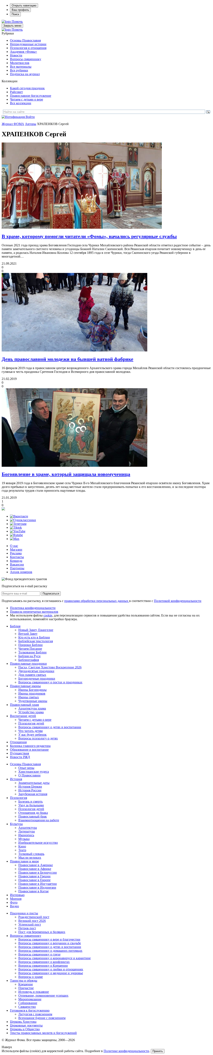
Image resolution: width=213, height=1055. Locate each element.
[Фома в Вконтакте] (19, 516)
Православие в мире (24, 861)
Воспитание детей (23, 716)
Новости (16, 55)
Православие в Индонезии (37, 887)
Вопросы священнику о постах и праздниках (50, 682)
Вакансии (17, 564)
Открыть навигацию (24, 5)
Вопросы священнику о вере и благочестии (49, 939)
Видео (14, 906)
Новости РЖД (20, 757)
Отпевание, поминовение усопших (43, 995)
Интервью (17, 895)
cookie (47, 615)
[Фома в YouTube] (17, 531)
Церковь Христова (23, 1021)
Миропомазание (29, 999)
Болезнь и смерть (30, 801)
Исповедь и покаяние (33, 992)
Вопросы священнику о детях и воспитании (49, 727)
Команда (16, 561)
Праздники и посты (24, 913)
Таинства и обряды (23, 980)
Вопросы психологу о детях (38, 738)
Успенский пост (29, 924)
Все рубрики (19, 70)
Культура (16, 824)
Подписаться (51, 593)
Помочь (17, 21)
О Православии (29, 775)
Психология (18, 798)
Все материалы (20, 66)
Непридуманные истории (28, 44)
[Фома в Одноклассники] (23, 520)
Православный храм (24, 704)
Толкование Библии (32, 652)
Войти (30, 117)
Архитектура (27, 827)
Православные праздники (28, 663)
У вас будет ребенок (32, 734)
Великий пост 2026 (32, 920)
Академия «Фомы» (23, 51)
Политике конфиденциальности (126, 1051)
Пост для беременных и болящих (41, 932)
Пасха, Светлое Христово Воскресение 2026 (50, 667)
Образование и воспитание (29, 749)
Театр (22, 850)
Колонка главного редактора (30, 746)
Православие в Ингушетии (37, 884)
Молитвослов (19, 63)
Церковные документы (26, 1025)
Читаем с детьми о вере (26, 99)
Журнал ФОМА (13, 124)
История (16, 779)
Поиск (15, 14)
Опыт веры (26, 768)
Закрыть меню (12, 25)
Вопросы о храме (30, 977)
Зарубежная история (32, 794)
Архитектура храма (32, 708)
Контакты (17, 557)
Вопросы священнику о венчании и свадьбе (49, 943)
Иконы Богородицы (32, 689)
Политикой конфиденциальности (177, 601)
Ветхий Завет (27, 633)
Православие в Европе (34, 880)
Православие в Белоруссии (37, 872)
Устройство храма (31, 712)
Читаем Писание (30, 648)
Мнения (15, 898)
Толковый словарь (31, 854)
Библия (15, 626)
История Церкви (30, 786)
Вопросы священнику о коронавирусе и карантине (54, 958)
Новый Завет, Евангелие (35, 630)
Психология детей (31, 723)
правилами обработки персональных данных (96, 601)
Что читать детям (30, 731)
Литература (26, 831)
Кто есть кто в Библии (34, 637)
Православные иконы (25, 686)
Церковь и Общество (25, 1029)
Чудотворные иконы (32, 701)
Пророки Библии (30, 645)
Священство (27, 1006)
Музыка (24, 839)
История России (29, 790)
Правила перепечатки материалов (34, 611)
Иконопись (26, 835)
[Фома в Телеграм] (18, 524)
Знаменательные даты (34, 783)
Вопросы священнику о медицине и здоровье (50, 973)
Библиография (28, 660)
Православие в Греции (34, 876)
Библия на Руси (29, 656)
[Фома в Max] (14, 538)
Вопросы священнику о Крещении (43, 965)
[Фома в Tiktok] (16, 527)
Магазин (16, 549)
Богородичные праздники (36, 678)
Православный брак (32, 816)
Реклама (16, 553)
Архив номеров (21, 572)
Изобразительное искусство (38, 842)
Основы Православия (25, 40)
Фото (13, 902)
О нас (14, 546)
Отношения (18, 742)
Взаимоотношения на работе (38, 820)
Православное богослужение (30, 95)
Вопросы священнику (25, 59)
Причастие (26, 988)
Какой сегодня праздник (27, 88)
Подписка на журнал (25, 74)
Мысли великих (29, 857)
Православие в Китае (33, 891)
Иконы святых (28, 697)
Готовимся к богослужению (30, 1010)
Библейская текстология (35, 641)
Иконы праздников (31, 693)
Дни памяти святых (32, 675)
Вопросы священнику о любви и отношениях (50, 969)
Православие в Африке (34, 869)
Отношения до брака (33, 812)
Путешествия (19, 753)
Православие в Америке (35, 865)
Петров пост (27, 928)
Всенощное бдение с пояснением (42, 1018)
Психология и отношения (28, 48)
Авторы (30, 124)
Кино (22, 846)
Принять (157, 1051)
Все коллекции (20, 103)
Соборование (27, 1003)
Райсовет (16, 92)
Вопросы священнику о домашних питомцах (50, 950)
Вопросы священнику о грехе (39, 954)
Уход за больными (31, 805)
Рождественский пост (33, 917)
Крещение (25, 984)
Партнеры (17, 568)
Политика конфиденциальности (33, 608)
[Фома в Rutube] (16, 535)
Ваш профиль (20, 9)
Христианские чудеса (33, 771)
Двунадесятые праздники (36, 671)
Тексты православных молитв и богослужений (43, 1033)
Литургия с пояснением (35, 1014)
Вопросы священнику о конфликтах (44, 962)
